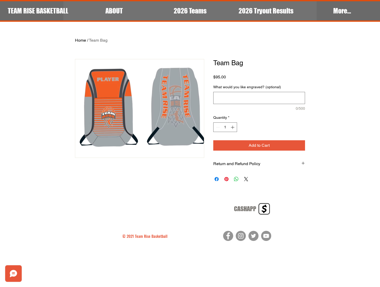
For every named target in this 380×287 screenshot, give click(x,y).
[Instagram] (241, 236)
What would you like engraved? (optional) (247, 87)
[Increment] (233, 127)
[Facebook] (228, 236)
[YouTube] (266, 236)
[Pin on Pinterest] (226, 179)
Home (80, 40)
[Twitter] (253, 236)
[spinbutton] (225, 127)
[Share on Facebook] (217, 179)
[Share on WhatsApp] (236, 179)
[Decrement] (217, 127)
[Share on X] (246, 179)
